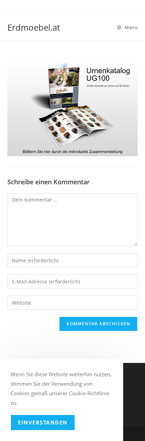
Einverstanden (43, 422)
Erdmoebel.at (33, 27)
